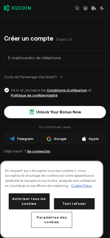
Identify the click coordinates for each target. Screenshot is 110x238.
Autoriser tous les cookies (29, 201)
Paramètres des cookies (52, 220)
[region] (51, 199)
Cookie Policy (81, 186)
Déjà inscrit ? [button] (27, 151)
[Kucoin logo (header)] (17, 8)
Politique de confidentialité (34, 95)
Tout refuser (74, 204)
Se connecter (38, 151)
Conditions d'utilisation (67, 90)
